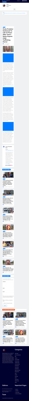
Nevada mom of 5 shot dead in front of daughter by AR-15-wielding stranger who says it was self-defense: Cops (8, 217)
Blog (15, 356)
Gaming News (17, 368)
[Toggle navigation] (14, 9)
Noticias (16, 374)
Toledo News (16, 379)
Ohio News (16, 376)
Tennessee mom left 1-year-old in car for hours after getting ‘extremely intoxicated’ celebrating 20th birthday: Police (8, 234)
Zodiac (16, 382)
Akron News (16, 353)
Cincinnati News (17, 359)
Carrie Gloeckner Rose (7, 43)
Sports (16, 377)
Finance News (17, 367)
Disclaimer (17, 390)
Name (4, 288)
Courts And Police (17, 364)
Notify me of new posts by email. (8, 303)
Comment (4, 281)
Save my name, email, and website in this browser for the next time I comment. (8, 296)
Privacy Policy (17, 392)
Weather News (17, 380)
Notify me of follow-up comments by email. (7, 300)
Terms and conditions (18, 393)
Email (4, 291)
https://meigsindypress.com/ (9, 150)
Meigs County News (17, 370)
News (15, 373)
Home (3, 12)
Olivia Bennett (6, 186)
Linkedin (8, 163)
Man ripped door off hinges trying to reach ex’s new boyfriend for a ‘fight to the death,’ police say (8, 269)
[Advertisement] (15, 20)
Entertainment (17, 365)
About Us (17, 389)
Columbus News (17, 362)
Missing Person (17, 371)
